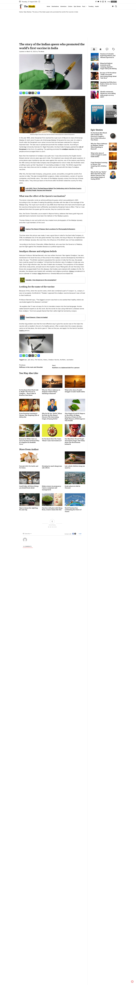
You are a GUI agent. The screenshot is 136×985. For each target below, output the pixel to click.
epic (25, 359)
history (45, 359)
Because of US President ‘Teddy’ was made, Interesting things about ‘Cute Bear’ (108, 70)
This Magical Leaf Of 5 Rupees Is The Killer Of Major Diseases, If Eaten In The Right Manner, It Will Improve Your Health (75, 417)
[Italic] (32, 544)
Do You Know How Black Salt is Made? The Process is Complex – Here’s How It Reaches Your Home (99, 131)
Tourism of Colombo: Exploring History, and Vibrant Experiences (107, 50)
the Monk (62, 359)
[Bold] (30, 544)
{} (49, 544)
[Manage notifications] (132, 981)
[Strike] (36, 544)
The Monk (29, 6)
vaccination (70, 359)
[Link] (47, 544)
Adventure (63, 6)
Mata (40, 273)
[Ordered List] (39, 544)
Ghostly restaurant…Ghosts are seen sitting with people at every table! (108, 89)
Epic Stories (77, 6)
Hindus (71, 271)
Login (79, 533)
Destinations (55, 6)
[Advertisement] (68, 26)
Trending (91, 6)
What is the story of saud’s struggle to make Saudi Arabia (99, 150)
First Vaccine (38, 359)
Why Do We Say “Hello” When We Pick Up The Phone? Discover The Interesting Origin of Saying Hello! (98, 170)
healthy (22, 330)
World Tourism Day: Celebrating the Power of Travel (73, 509)
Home (48, 6)
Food (83, 6)
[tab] (94, 44)
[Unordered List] (41, 544)
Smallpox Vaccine (53, 359)
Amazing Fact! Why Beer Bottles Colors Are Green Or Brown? (108, 79)
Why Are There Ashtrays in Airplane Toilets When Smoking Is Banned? (51, 391)
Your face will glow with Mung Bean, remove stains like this (52, 508)
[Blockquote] (43, 544)
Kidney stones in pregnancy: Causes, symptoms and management (51, 487)
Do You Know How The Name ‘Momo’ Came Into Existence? (52, 439)
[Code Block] (45, 544)
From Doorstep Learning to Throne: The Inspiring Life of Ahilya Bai (29, 415)
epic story (31, 359)
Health (97, 6)
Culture (70, 6)
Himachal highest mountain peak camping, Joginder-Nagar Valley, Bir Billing (108, 61)
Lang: (108, 1)
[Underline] (34, 544)
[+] (52, 544)
